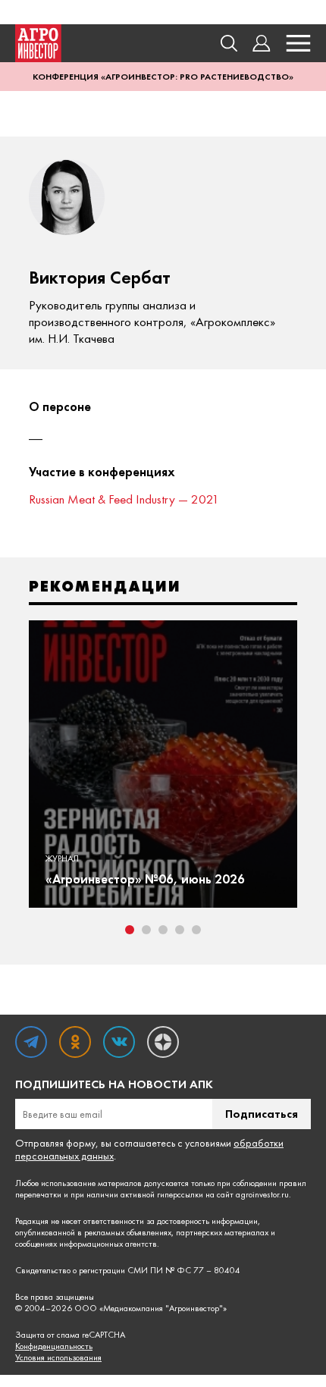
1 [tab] (129, 929)
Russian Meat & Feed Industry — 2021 (124, 499)
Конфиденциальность (53, 1346)
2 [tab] (146, 929)
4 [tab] (179, 929)
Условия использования (58, 1357)
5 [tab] (196, 929)
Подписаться (261, 1114)
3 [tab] (163, 929)
